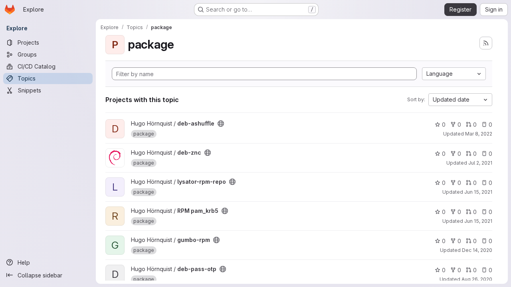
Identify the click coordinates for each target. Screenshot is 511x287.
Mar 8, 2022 (478, 134)
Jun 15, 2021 (478, 192)
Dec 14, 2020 (477, 250)
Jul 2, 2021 (480, 163)
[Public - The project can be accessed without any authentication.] (221, 123)
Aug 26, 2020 (476, 279)
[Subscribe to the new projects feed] (485, 43)
